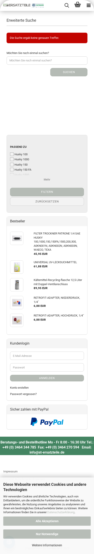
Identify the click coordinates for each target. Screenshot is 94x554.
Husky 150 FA (22, 169)
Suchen (69, 72)
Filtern (47, 191)
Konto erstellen (19, 387)
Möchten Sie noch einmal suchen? (28, 53)
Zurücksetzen (47, 201)
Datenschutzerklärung (61, 512)
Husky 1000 (21, 159)
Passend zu (18, 146)
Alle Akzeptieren (47, 521)
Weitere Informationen (47, 545)
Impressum (10, 471)
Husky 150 (21, 164)
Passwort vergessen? (23, 394)
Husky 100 (21, 154)
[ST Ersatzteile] (22, 5)
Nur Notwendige (47, 534)
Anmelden (47, 378)
